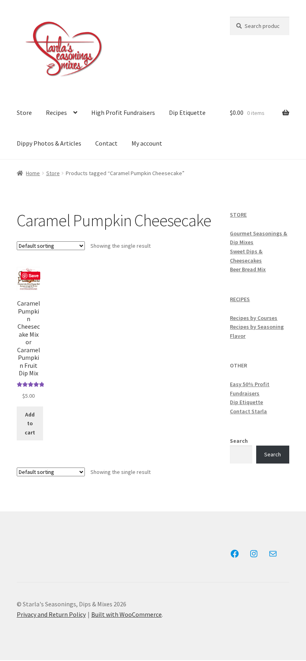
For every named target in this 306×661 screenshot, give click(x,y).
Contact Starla (248, 411)
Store (24, 112)
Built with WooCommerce (126, 614)
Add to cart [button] (30, 423)
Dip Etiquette (187, 112)
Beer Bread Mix (248, 269)
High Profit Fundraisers (123, 112)
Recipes (56, 112)
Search (239, 440)
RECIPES (240, 299)
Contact (106, 143)
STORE (238, 214)
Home (33, 173)
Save (34, 275)
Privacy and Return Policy (51, 614)
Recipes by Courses (253, 318)
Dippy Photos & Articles (49, 143)
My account (146, 143)
